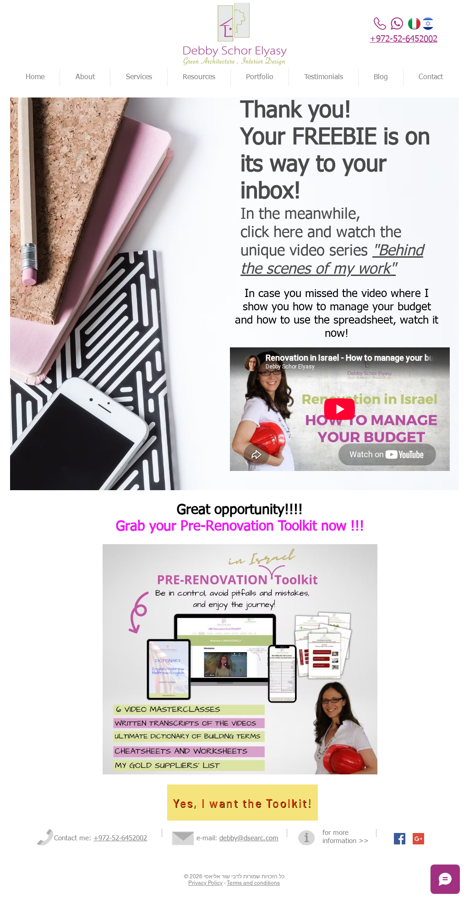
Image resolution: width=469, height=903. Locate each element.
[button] (260, 78)
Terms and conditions (253, 883)
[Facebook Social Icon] (399, 838)
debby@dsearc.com (248, 838)
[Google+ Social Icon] (418, 838)
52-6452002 (129, 838)
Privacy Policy (205, 883)
